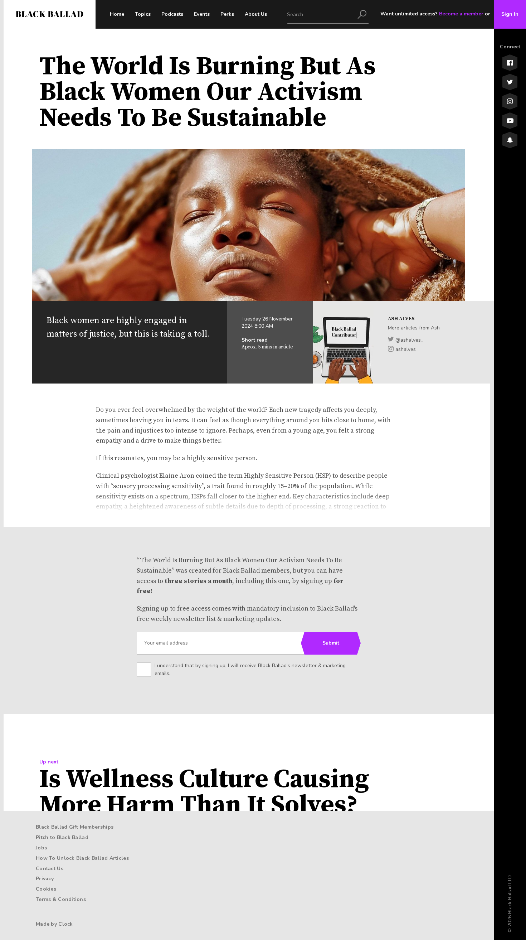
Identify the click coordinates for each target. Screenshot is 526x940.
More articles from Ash (414, 327)
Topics (143, 14)
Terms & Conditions (61, 899)
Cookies (46, 889)
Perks (227, 14)
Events (202, 14)
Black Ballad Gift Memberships (74, 827)
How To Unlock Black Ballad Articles (82, 858)
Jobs (41, 847)
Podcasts (172, 14)
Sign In (509, 14)
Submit (330, 643)
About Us (256, 14)
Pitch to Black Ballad (62, 837)
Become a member (461, 13)
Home (117, 14)
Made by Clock (54, 924)
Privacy (45, 878)
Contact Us (49, 868)
